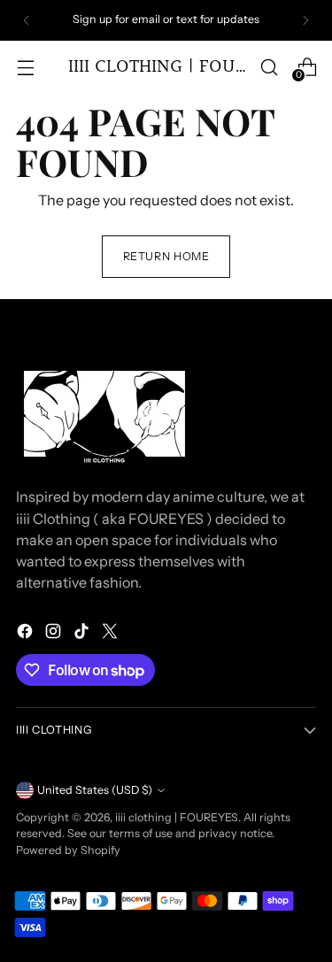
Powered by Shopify (68, 850)
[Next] (305, 20)
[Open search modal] (269, 67)
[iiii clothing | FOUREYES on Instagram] (55, 633)
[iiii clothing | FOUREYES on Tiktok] (83, 633)
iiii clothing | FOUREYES (176, 817)
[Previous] (26, 20)
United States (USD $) (94, 790)
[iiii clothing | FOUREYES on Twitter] (111, 633)
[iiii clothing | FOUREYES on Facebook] (26, 633)
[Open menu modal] (25, 67)
